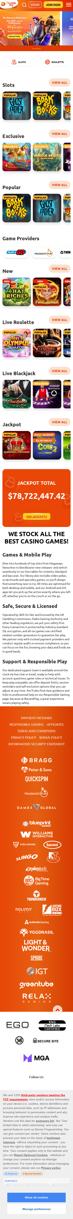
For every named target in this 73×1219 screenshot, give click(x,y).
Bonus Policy (50, 731)
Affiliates (55, 718)
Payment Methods (36, 712)
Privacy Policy (23, 731)
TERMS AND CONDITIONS (36, 725)
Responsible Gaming (27, 718)
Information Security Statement (37, 738)
